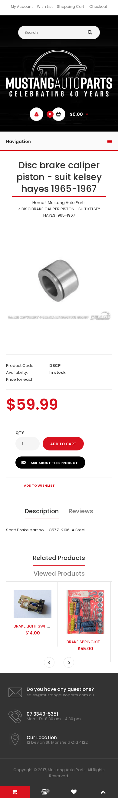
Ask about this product (54, 462)
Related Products (59, 558)
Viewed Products (59, 573)
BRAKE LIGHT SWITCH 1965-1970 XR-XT (49, 626)
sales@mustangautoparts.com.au (60, 695)
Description (42, 511)
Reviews (81, 511)
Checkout (98, 6)
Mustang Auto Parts (67, 202)
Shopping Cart (70, 6)
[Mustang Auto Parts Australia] (59, 95)
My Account (22, 6)
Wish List (45, 6)
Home (38, 202)
